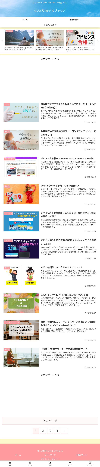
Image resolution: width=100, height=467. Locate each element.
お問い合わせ (81, 455)
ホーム (18, 455)
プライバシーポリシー (50, 459)
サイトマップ (50, 455)
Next (98, 41)
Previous (2, 41)
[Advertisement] (50, 79)
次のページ (50, 421)
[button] (92, 313)
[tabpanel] (19, 41)
